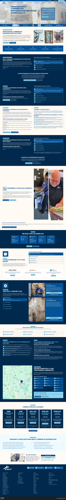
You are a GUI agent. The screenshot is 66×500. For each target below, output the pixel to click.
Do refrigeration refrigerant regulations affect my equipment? (48, 448)
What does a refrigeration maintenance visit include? (48, 442)
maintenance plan (54, 110)
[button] (11, 239)
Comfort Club (37, 2)
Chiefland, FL (34, 491)
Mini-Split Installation (5, 481)
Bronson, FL (34, 486)
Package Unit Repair (5, 485)
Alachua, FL (34, 482)
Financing (43, 2)
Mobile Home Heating (20, 483)
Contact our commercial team (46, 152)
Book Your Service (13, 200)
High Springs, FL (35, 484)
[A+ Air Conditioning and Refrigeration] (4, 2)
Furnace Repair (4, 482)
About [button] (55, 2)
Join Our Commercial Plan (54, 317)
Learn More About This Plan (54, 294)
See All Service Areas (45, 396)
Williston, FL (34, 490)
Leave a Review (29, 246)
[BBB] (51, 0)
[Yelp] (54, 484)
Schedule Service (12, 42)
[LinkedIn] (50, 0)
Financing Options (29, 163)
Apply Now (33, 274)
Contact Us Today (48, 455)
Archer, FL (34, 488)
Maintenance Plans (6, 132)
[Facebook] (49, 0)
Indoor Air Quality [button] (20, 2)
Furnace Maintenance (5, 483)
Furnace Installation (5, 484)
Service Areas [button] (61, 2)
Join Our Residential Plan (54, 292)
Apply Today (53, 275)
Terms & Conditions (35, 493)
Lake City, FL (34, 485)
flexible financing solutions (31, 160)
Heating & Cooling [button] (11, 2)
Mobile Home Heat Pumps (21, 482)
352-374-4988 (61, 0)
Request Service (45, 16)
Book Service (55, 0)
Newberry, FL (34, 487)
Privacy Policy (35, 492)
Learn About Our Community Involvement (9, 227)
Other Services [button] (29, 2)
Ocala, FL (34, 483)
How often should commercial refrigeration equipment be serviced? (17, 442)
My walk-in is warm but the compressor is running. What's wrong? (17, 445)
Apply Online (13, 275)
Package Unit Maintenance (6, 486)
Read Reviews (7, 25)
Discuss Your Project (36, 163)
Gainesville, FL (35, 481)
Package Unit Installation (5, 487)
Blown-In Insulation (20, 480)
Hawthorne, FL (35, 489)
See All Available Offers (33, 430)
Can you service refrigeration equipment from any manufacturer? (17, 448)
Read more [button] (4, 68)
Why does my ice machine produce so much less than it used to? (48, 445)
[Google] (48, 0)
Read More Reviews (36, 246)
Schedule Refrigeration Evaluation (29, 80)
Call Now (51, 16)
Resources (49, 2)
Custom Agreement (15, 132)
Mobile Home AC (20, 481)
